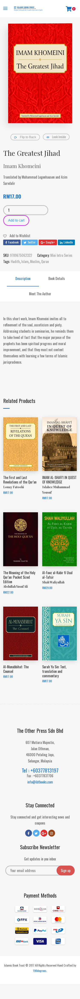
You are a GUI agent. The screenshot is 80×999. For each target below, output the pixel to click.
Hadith (15, 261)
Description (23, 278)
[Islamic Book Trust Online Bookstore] (28, 8)
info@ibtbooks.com (40, 782)
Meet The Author (40, 293)
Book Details (56, 278)
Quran (45, 261)
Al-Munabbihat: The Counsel (16, 669)
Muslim (35, 261)
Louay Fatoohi (13, 487)
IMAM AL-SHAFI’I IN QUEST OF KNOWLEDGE (59, 480)
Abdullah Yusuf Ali (15, 586)
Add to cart (16, 220)
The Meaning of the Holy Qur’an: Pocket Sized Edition (19, 577)
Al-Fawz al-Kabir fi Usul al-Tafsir (57, 575)
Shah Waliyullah (53, 582)
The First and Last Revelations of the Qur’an (19, 480)
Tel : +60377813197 (40, 770)
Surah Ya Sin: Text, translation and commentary (54, 671)
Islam (25, 261)
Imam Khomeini (22, 165)
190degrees (39, 970)
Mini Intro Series (61, 255)
